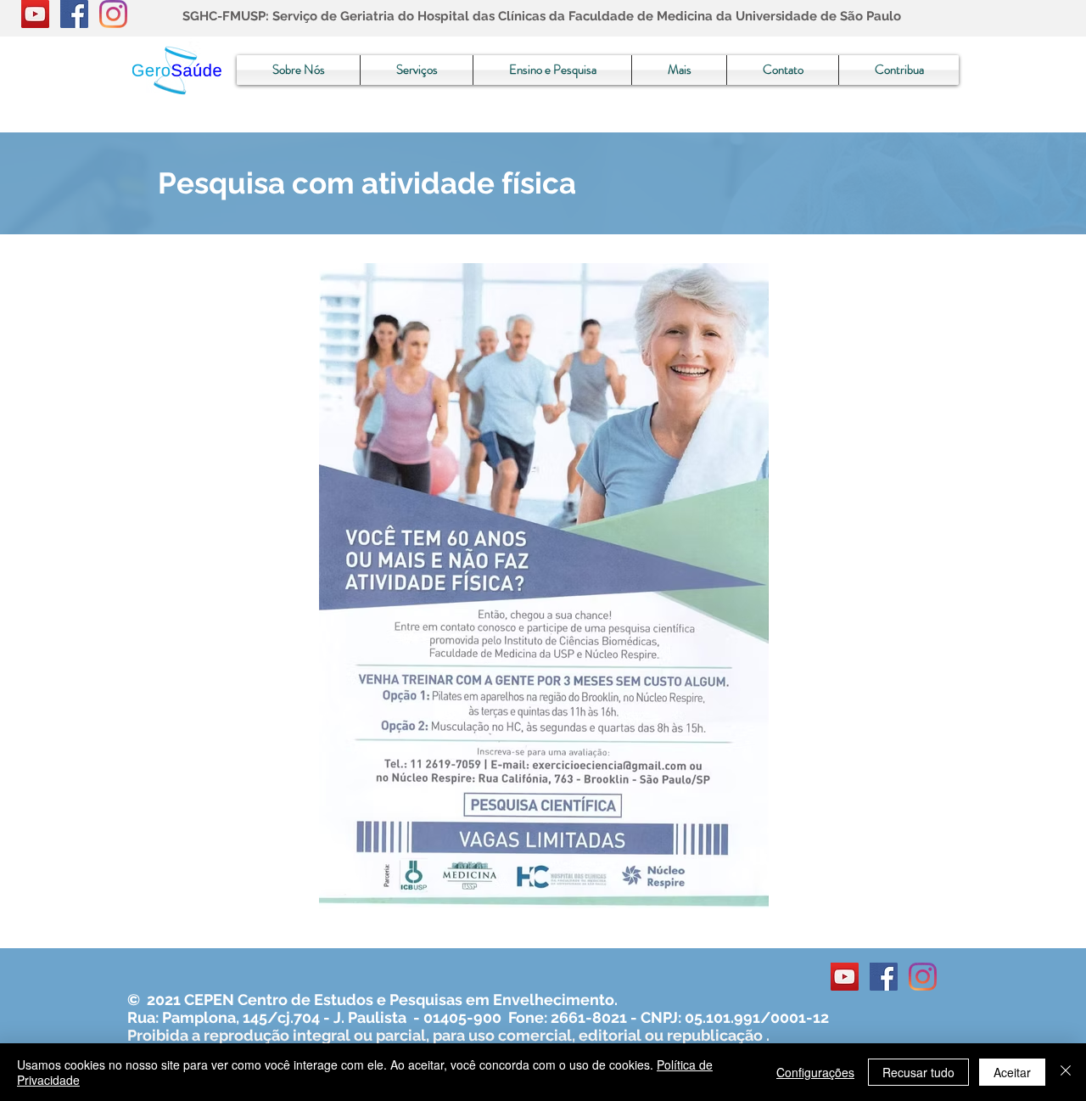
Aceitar (1012, 1072)
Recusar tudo (918, 1072)
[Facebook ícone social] (74, 14)
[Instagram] (113, 14)
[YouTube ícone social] (35, 14)
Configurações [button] (815, 1072)
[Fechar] (1065, 1072)
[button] (298, 70)
